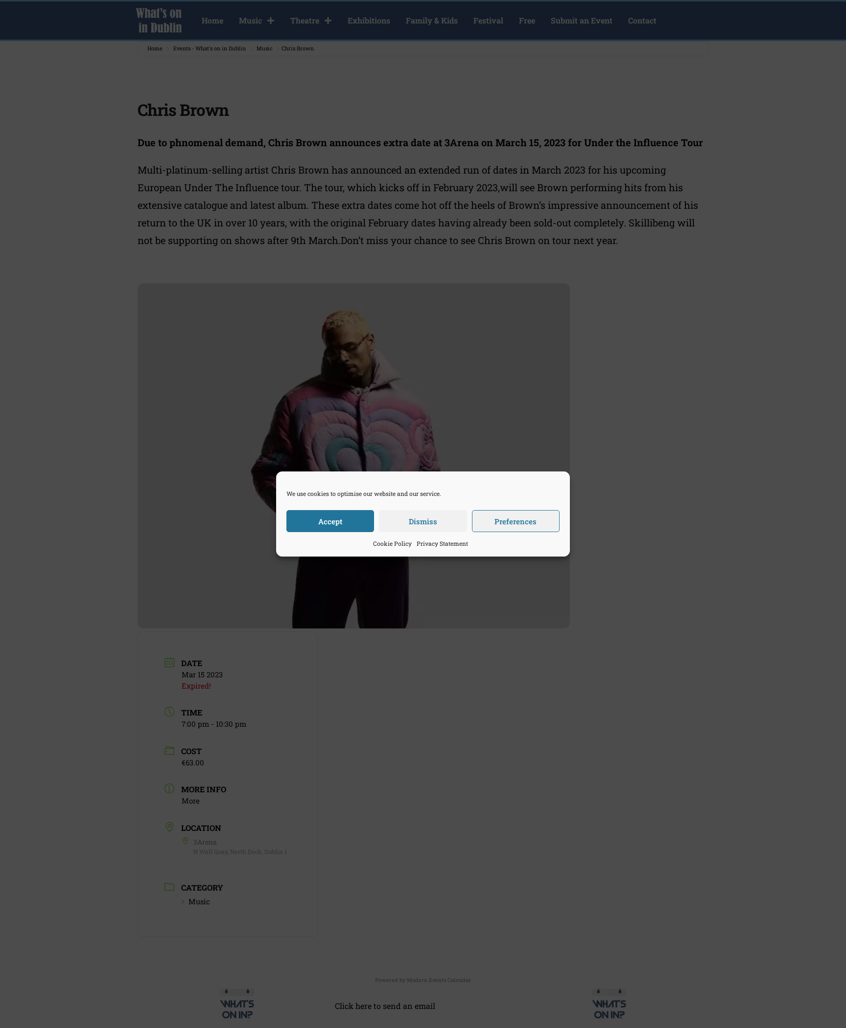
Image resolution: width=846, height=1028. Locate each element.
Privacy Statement (442, 543)
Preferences (515, 521)
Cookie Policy (392, 543)
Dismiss (423, 521)
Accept (330, 521)
